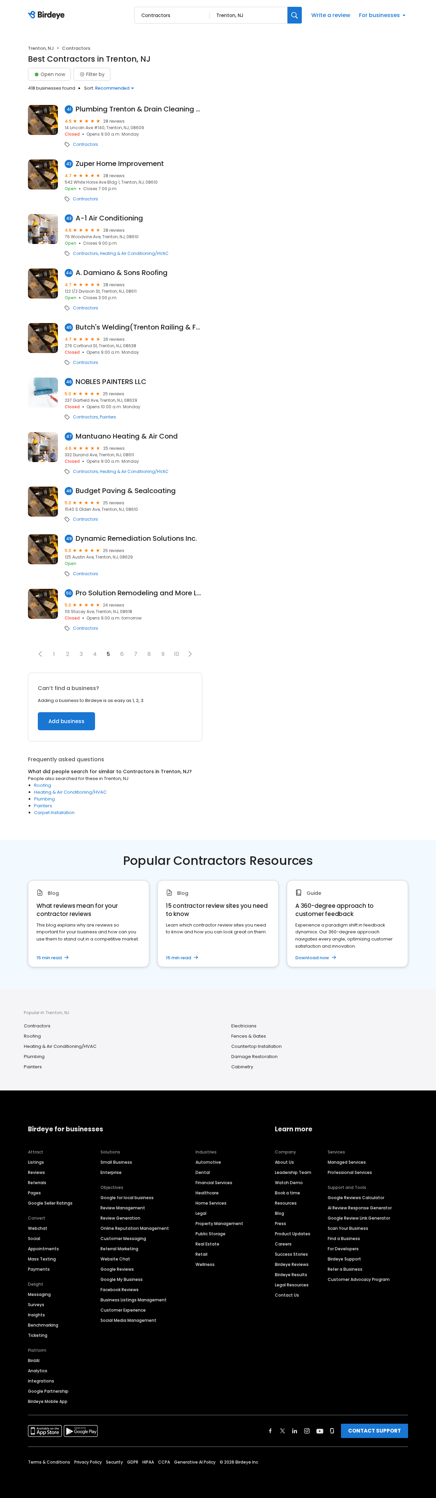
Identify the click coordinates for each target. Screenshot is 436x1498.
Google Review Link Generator (359, 1218)
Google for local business (127, 1198)
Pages (34, 1193)
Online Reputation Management (134, 1228)
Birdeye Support (344, 1259)
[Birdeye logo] (47, 15)
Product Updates (292, 1234)
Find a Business (344, 1238)
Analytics (37, 1371)
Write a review (330, 15)
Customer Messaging (123, 1238)
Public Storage (210, 1234)
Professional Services (350, 1172)
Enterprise (111, 1172)
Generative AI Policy (195, 1462)
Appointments (43, 1249)
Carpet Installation (54, 812)
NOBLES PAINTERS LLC (111, 382)
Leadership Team (293, 1172)
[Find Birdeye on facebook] (270, 1431)
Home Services (211, 1203)
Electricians (243, 1026)
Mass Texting (42, 1259)
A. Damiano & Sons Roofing (122, 273)
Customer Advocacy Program (359, 1279)
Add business (66, 721)
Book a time (287, 1193)
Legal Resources (292, 1285)
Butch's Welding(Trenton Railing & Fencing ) (139, 327)
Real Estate (207, 1244)
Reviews (36, 1172)
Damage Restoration (254, 1056)
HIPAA (148, 1462)
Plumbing (44, 799)
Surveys (36, 1305)
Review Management (122, 1208)
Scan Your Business (348, 1228)
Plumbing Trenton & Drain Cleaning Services (139, 109)
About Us (284, 1162)
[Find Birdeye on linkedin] (294, 1431)
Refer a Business (345, 1269)
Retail (201, 1254)
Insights (36, 1315)
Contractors (85, 144)
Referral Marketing (119, 1249)
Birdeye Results (291, 1275)
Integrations (41, 1381)
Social (34, 1238)
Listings (36, 1162)
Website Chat (115, 1259)
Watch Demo (289, 1183)
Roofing (42, 785)
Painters (108, 417)
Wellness (205, 1264)
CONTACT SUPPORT (374, 1430)
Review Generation (120, 1218)
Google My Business (121, 1279)
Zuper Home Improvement (120, 163)
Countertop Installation (256, 1046)
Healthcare (207, 1193)
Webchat (37, 1228)
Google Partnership (48, 1391)
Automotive (208, 1162)
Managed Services (347, 1162)
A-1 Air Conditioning (109, 218)
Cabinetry (242, 1067)
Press (280, 1223)
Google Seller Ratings (50, 1203)
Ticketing (37, 1335)
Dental (203, 1172)
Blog (279, 1213)
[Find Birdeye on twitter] (282, 1431)
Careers (283, 1244)
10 (176, 654)
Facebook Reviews (119, 1290)
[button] (40, 654)
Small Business (116, 1162)
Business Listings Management (133, 1300)
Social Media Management (128, 1320)
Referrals (37, 1183)
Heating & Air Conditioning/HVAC (134, 253)
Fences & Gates (248, 1036)
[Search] (294, 15)
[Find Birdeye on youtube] (319, 1431)
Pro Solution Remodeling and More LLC (139, 593)
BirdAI (34, 1360)
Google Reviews (117, 1269)
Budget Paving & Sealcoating (126, 491)
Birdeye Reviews (292, 1264)
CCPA (164, 1462)
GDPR (132, 1462)
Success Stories (291, 1254)
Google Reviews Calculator (356, 1198)
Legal (201, 1213)
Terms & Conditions (49, 1462)
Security (114, 1462)
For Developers (343, 1249)
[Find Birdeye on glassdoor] (332, 1431)
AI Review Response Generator (360, 1208)
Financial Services (214, 1183)
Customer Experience (123, 1310)
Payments (39, 1269)
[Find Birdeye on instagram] (307, 1431)
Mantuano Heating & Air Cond (127, 436)
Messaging (39, 1294)
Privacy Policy (88, 1462)
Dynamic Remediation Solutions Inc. (136, 538)
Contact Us (287, 1295)
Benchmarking (43, 1325)
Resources (286, 1203)
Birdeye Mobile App (47, 1401)
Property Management (219, 1223)
